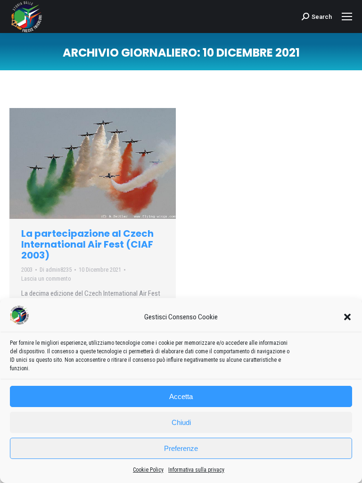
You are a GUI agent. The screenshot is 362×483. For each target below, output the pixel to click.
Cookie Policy (148, 469)
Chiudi (181, 422)
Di (56, 269)
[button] (347, 317)
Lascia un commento (46, 278)
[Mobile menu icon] (347, 16)
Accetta (181, 396)
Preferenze (181, 448)
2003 (27, 269)
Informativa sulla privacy (196, 469)
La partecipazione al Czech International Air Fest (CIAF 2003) (87, 244)
